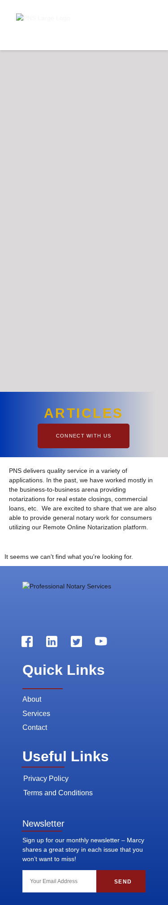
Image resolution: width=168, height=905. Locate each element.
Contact (34, 727)
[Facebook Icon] (27, 641)
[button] (149, 25)
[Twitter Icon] (76, 641)
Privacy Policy (46, 778)
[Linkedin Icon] (51, 641)
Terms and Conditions (58, 793)
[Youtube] (101, 641)
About (31, 699)
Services (36, 713)
